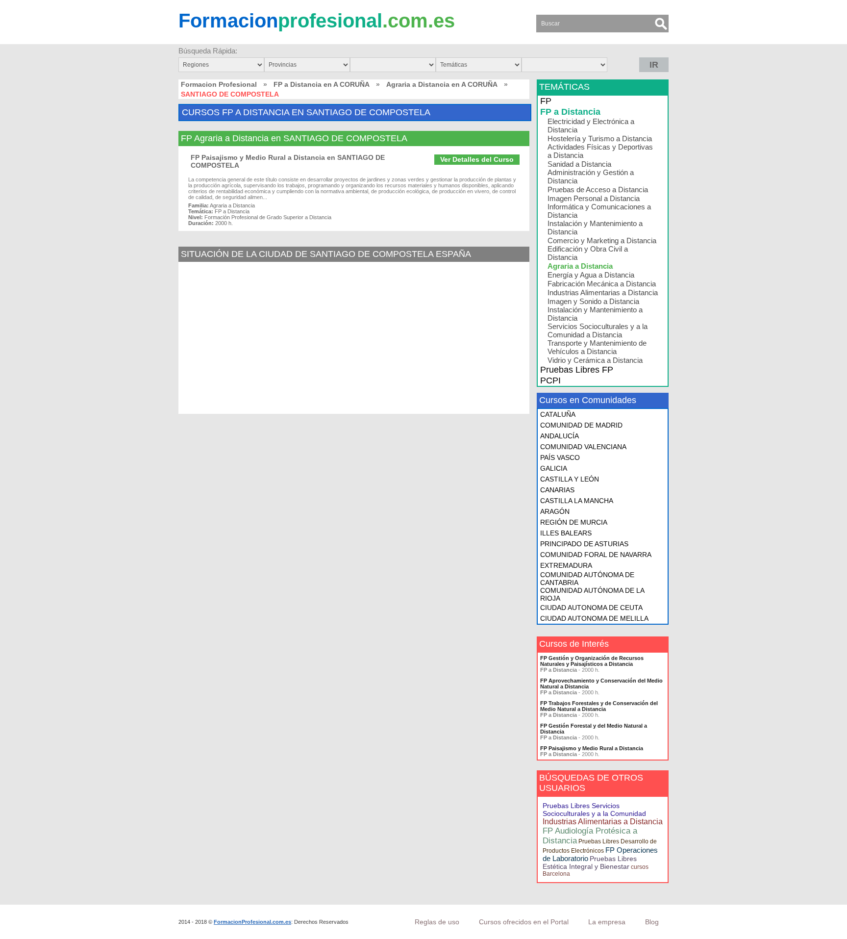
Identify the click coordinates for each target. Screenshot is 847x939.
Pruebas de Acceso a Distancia (598, 189)
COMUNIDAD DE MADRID (581, 425)
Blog (652, 922)
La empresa (606, 922)
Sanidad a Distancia (579, 164)
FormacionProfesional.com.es (252, 922)
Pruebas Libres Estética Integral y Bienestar (590, 862)
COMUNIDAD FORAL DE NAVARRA (595, 554)
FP (545, 101)
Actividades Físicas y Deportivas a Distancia (600, 151)
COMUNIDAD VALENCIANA (583, 447)
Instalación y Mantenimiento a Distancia (595, 227)
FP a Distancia (570, 112)
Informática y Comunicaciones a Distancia (599, 211)
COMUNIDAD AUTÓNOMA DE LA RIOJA (592, 594)
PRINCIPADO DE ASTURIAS (584, 544)
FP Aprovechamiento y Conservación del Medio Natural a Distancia (601, 683)
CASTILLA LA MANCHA (576, 501)
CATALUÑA (557, 414)
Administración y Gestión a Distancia (591, 176)
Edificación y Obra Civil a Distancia (588, 253)
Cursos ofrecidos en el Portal (524, 922)
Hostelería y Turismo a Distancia (600, 138)
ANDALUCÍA (559, 436)
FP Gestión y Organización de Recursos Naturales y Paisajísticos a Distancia (592, 661)
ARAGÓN (555, 511)
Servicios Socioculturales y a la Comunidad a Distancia (598, 330)
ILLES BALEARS (566, 533)
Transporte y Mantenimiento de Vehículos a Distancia (597, 347)
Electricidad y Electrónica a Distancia (591, 125)
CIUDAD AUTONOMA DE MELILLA (594, 618)
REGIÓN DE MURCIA (573, 522)
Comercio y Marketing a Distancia (602, 240)
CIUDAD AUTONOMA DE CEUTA (591, 607)
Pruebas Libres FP (576, 370)
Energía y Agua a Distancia (591, 275)
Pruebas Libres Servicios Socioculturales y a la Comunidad (594, 809)
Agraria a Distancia (580, 266)
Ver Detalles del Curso (477, 159)
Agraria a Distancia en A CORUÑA (442, 84)
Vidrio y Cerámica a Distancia (595, 360)
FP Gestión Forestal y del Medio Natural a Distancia (593, 729)
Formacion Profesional (219, 84)
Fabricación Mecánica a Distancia (602, 283)
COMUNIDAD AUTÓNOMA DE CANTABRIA (587, 578)
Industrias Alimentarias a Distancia (603, 292)
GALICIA (553, 468)
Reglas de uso (437, 922)
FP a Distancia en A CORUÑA (322, 84)
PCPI (550, 380)
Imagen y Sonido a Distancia (593, 301)
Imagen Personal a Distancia (594, 198)
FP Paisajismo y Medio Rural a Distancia (591, 748)
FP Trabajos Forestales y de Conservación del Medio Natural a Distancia (599, 706)
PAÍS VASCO (560, 457)
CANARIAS (557, 490)
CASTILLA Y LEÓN (569, 479)
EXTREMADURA (566, 565)
